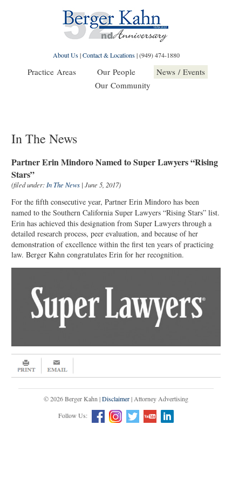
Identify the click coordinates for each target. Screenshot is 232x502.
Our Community (123, 85)
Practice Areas (52, 71)
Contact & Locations (109, 55)
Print (26, 365)
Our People (116, 71)
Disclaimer (115, 398)
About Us (65, 55)
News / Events (180, 71)
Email (57, 365)
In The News (63, 184)
